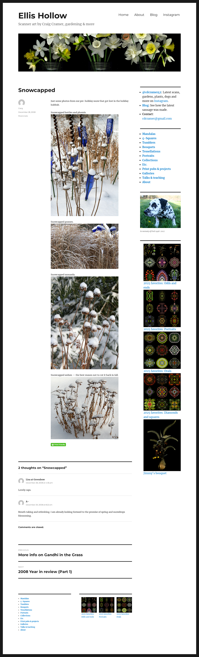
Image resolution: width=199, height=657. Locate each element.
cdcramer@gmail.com (157, 118)
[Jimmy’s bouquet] (162, 445)
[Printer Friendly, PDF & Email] (58, 444)
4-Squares (25, 601)
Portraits (24, 613)
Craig (20, 108)
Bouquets (24, 607)
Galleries (24, 624)
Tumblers (24, 604)
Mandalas (24, 598)
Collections (25, 616)
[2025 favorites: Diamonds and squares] (162, 392)
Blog (153, 15)
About (139, 15)
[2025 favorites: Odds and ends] (162, 262)
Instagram (171, 15)
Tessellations (26, 610)
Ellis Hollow (42, 15)
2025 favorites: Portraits (159, 329)
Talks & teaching (27, 627)
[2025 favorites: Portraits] (162, 308)
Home (123, 15)
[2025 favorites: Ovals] (162, 350)
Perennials (23, 116)
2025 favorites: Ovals (157, 371)
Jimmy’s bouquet (155, 473)
